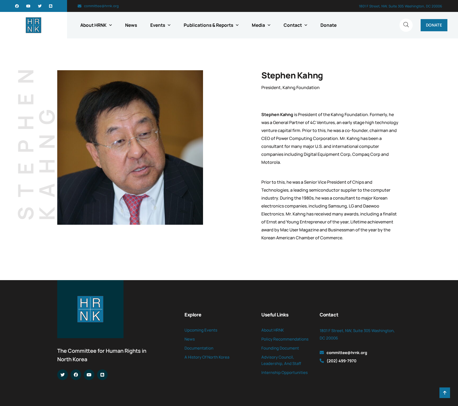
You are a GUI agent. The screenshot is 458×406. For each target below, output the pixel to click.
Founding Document (280, 348)
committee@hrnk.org (101, 5)
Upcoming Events (200, 330)
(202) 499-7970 (341, 361)
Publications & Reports (208, 25)
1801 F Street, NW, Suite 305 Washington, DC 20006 (400, 6)
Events (157, 25)
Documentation (198, 348)
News (131, 25)
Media (258, 25)
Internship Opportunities (284, 372)
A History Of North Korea (206, 357)
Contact (293, 25)
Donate (328, 25)
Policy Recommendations (285, 339)
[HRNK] (33, 25)
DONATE (434, 25)
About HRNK (93, 25)
